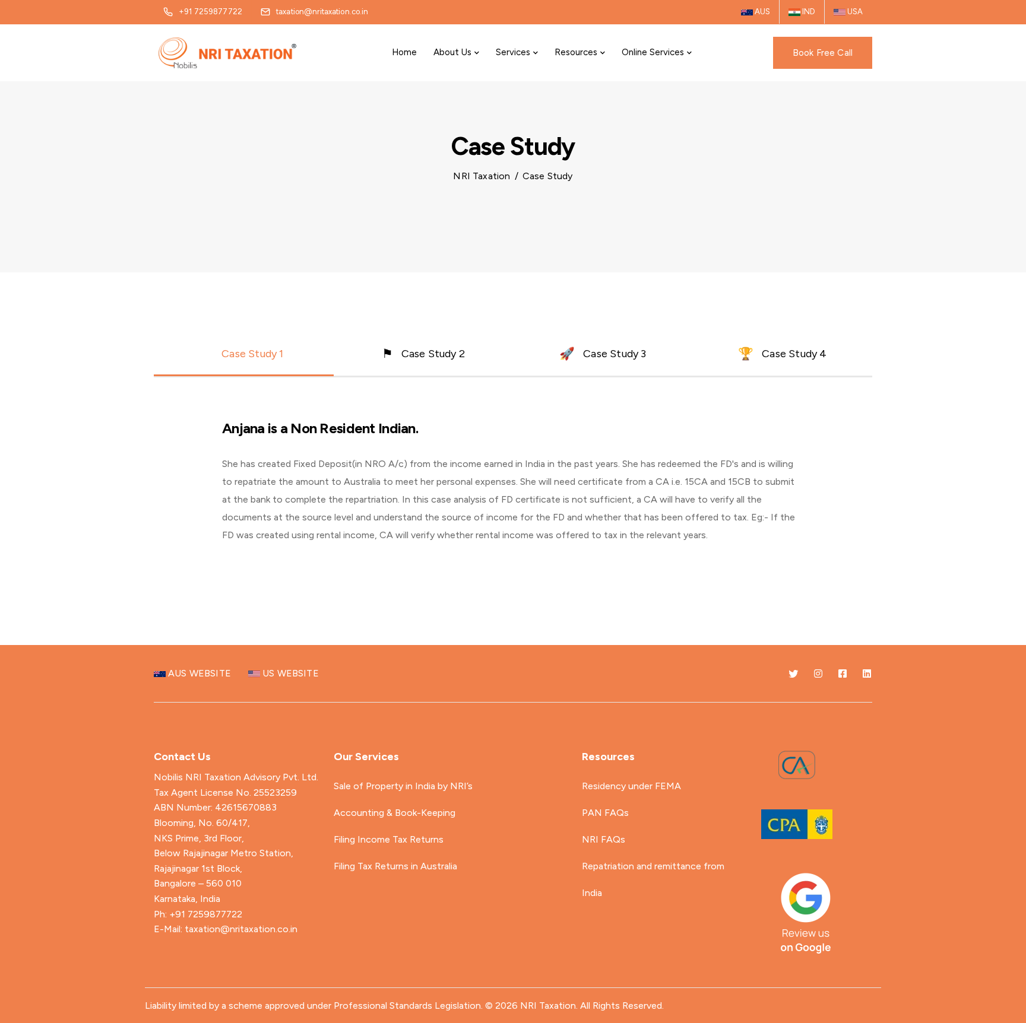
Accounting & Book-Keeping (394, 812)
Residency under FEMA (631, 786)
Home (404, 52)
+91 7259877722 (205, 914)
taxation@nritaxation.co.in (241, 929)
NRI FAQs (603, 839)
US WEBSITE (289, 673)
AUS (761, 11)
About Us (452, 52)
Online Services (653, 52)
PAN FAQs (605, 812)
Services (513, 52)
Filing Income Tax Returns (389, 839)
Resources (576, 52)
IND (807, 11)
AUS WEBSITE (198, 673)
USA (854, 11)
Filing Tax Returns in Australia (395, 866)
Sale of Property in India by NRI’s (403, 786)
